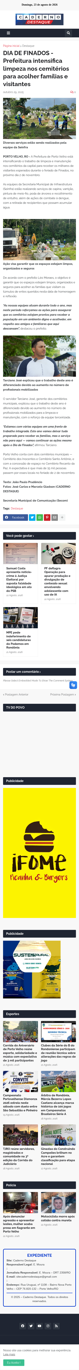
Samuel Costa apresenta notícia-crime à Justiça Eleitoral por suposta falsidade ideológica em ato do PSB (19, 580)
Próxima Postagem (62, 694)
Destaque (28, 45)
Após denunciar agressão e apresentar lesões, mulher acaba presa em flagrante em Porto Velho (19, 1224)
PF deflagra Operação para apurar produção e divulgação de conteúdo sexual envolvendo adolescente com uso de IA (57, 581)
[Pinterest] (47, 517)
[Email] (54, 517)
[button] (8, 33)
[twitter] (31, 1326)
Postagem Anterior (16, 694)
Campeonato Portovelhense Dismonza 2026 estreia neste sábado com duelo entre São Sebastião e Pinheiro (20, 1103)
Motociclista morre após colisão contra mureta (58, 1218)
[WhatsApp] (39, 517)
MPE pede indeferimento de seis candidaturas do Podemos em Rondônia (18, 640)
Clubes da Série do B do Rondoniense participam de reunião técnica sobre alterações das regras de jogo (58, 1053)
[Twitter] (32, 517)
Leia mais (9, 1354)
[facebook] (22, 1326)
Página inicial (11, 45)
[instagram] (48, 1326)
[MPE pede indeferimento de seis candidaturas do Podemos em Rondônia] (20, 617)
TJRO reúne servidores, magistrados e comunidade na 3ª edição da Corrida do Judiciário (19, 1156)
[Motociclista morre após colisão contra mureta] (58, 1202)
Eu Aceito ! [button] (14, 1362)
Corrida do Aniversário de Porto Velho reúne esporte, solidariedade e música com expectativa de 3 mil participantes (20, 1053)
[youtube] (39, 1326)
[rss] (56, 1326)
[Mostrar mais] (62, 517)
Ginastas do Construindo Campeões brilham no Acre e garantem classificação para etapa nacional (58, 1156)
